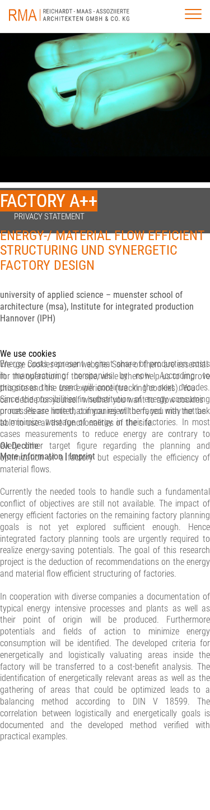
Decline (25, 445)
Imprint (82, 456)
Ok (5, 445)
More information (31, 456)
